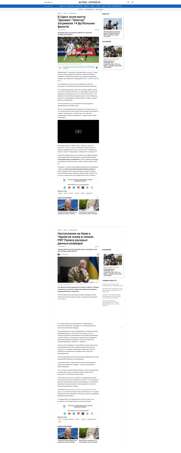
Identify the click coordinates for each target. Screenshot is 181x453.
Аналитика (70, 6)
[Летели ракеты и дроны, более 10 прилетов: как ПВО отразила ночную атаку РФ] (113, 24)
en (48, 2)
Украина (77, 419)
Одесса (82, 193)
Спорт (98, 6)
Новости (62, 6)
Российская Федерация (68, 419)
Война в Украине (99, 9)
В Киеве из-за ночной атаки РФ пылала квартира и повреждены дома (112, 284)
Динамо (60, 193)
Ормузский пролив (89, 9)
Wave (103, 6)
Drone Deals (81, 9)
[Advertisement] (78, 311)
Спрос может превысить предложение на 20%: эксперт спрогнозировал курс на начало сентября (110, 303)
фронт (59, 421)
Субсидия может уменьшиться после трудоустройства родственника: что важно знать (112, 290)
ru (51, 2)
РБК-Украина (62, 299)
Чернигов (83, 419)
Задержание (89, 193)
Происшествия (72, 13)
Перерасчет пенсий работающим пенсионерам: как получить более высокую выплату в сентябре (111, 296)
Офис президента (92, 419)
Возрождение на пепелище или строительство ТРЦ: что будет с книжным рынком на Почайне (112, 64)
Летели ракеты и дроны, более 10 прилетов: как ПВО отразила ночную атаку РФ (112, 34)
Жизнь (92, 6)
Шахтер (66, 193)
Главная (59, 13)
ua (45, 2)
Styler (109, 6)
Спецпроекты (117, 6)
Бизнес (86, 6)
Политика (79, 6)
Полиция (77, 193)
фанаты (71, 193)
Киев (59, 419)
